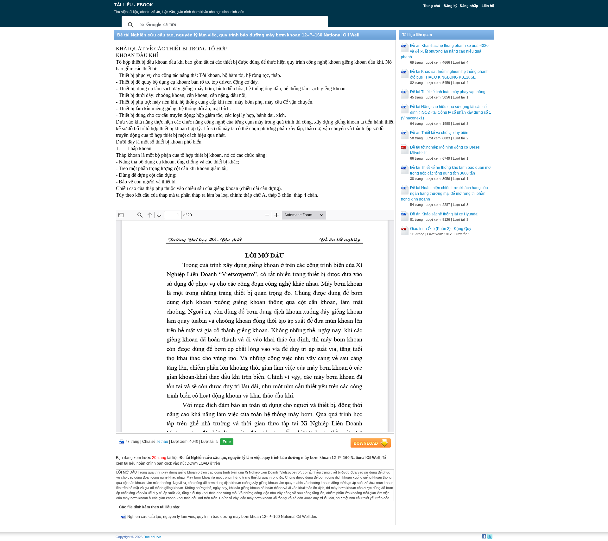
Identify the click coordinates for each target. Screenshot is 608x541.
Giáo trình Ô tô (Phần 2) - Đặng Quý (440, 228)
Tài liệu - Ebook (133, 4)
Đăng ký (450, 6)
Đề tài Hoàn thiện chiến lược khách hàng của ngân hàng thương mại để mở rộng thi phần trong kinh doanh (444, 193)
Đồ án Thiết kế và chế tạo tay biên (439, 132)
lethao (162, 441)
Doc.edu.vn (152, 537)
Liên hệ (488, 6)
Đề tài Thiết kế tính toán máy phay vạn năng (447, 92)
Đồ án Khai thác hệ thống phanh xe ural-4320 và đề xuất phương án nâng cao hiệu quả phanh (445, 51)
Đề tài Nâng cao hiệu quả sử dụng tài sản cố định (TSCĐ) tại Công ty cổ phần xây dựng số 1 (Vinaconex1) (446, 112)
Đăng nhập (469, 6)
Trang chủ (431, 6)
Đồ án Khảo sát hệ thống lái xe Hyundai (444, 214)
